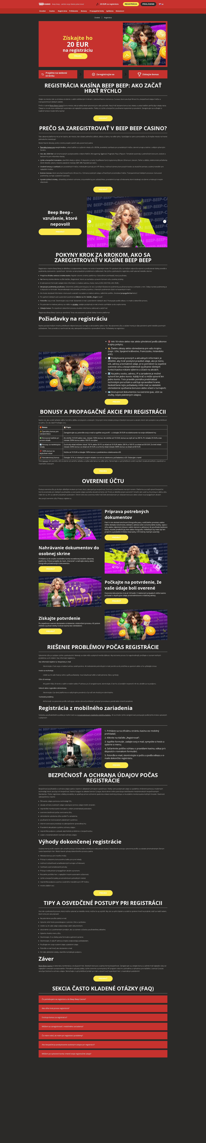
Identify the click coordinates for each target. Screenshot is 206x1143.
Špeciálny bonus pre (47, 147)
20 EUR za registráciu (109, 4)
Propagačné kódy (97, 11)
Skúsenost (120, 11)
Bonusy (84, 11)
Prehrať (103, 118)
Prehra (78, 56)
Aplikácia (109, 11)
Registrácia (131, 4)
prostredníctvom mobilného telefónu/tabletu (94, 715)
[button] (164, 221)
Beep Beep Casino (56, 105)
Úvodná (42, 11)
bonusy (45, 461)
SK (162, 4)
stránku (75, 304)
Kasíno (52, 11)
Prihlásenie (148, 4)
